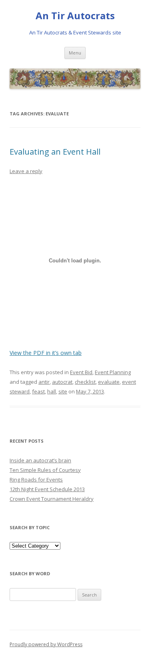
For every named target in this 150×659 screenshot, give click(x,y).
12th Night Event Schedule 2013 (47, 489)
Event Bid (81, 372)
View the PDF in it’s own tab (46, 353)
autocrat (62, 381)
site (62, 391)
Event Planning (113, 372)
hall (51, 391)
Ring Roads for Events (36, 479)
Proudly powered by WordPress (46, 644)
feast (38, 391)
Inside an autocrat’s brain (40, 460)
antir (44, 381)
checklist (85, 381)
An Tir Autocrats (75, 16)
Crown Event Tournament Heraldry (52, 498)
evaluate (109, 381)
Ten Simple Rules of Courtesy (45, 470)
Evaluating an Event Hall (55, 151)
